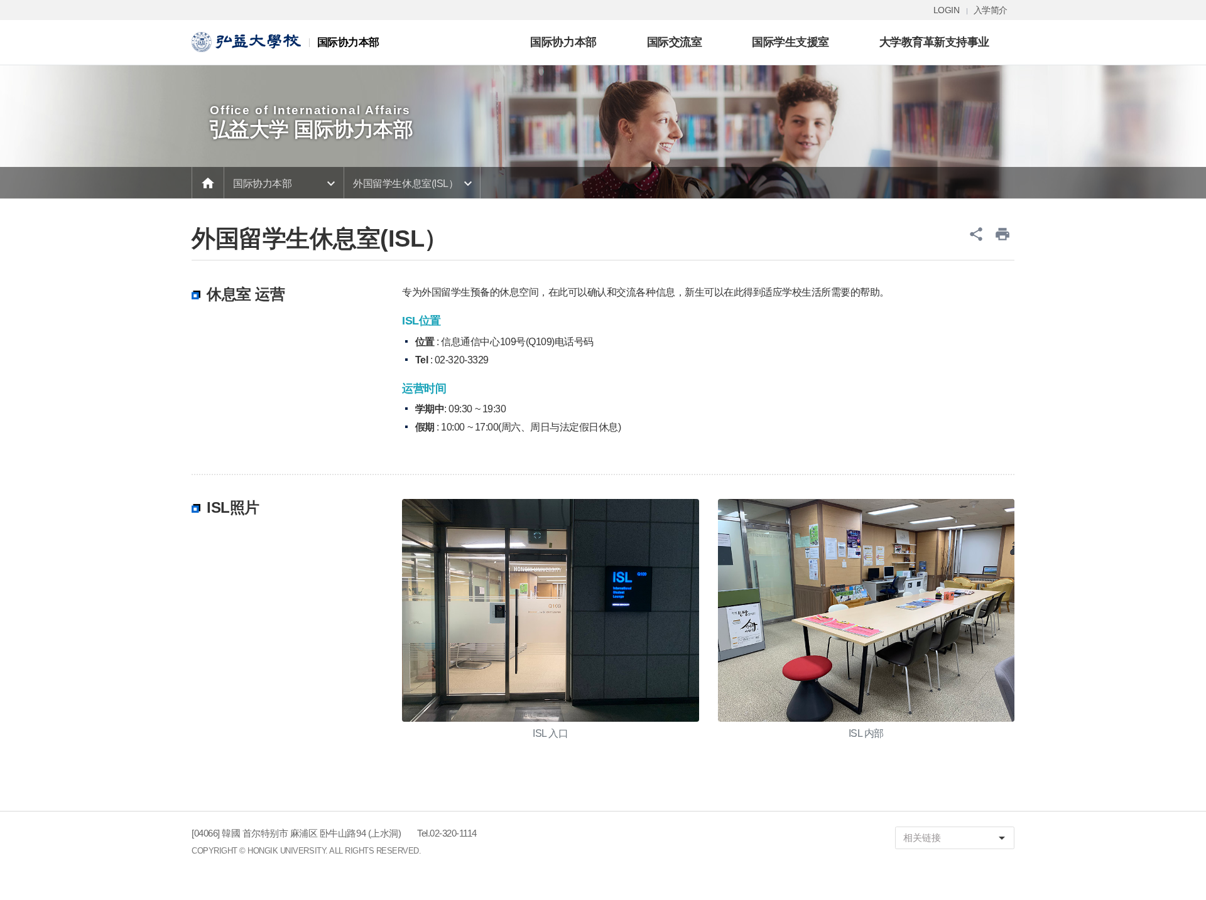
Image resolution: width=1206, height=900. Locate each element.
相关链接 (956, 837)
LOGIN (946, 10)
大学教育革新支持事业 (934, 41)
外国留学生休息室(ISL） (405, 183)
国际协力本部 (563, 41)
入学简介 (991, 10)
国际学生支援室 (790, 41)
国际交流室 (674, 41)
